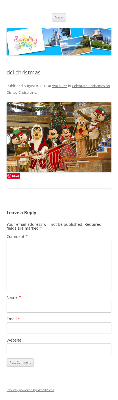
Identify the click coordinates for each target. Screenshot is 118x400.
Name (14, 297)
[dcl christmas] (59, 137)
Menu (59, 17)
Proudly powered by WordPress (30, 390)
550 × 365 (59, 85)
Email (13, 318)
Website (14, 340)
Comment (17, 236)
